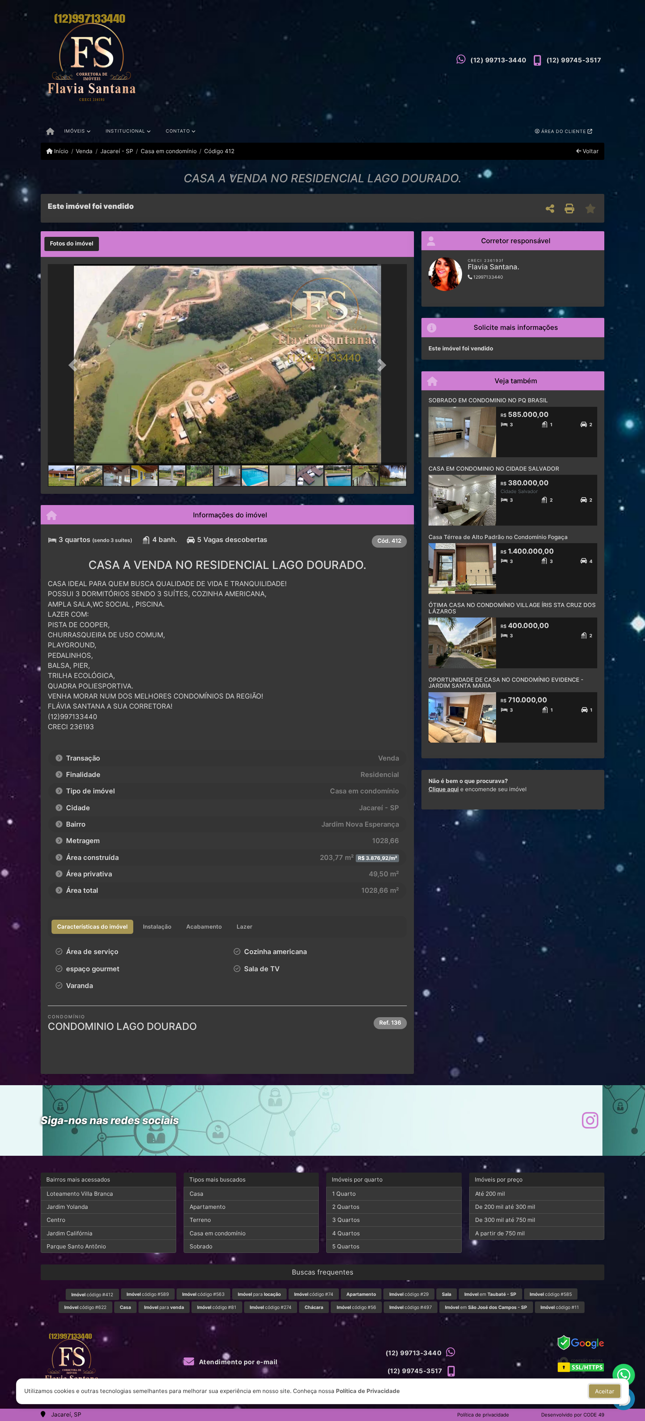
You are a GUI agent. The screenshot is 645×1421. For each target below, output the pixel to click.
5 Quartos (345, 1246)
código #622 (85, 1307)
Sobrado (201, 1246)
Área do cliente (564, 131)
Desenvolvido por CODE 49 (572, 1415)
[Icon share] (590, 1120)
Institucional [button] (125, 131)
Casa (196, 1193)
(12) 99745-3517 (573, 60)
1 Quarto (344, 1193)
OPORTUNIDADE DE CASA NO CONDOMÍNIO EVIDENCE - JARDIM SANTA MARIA (506, 683)
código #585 (551, 1294)
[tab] (71, 244)
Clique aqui (444, 789)
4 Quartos (346, 1233)
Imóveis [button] (74, 131)
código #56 (356, 1307)
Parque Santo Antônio (76, 1246)
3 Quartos (346, 1219)
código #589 (148, 1294)
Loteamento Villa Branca (80, 1193)
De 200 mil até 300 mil (505, 1206)
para (259, 1294)
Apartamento (207, 1206)
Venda (84, 151)
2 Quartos (345, 1206)
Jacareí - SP (116, 151)
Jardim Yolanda (67, 1206)
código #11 (559, 1307)
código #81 (216, 1307)
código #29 (409, 1294)
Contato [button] (178, 131)
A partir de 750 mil (500, 1233)
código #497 (410, 1307)
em (490, 1294)
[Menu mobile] (50, 132)
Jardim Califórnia (70, 1233)
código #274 (271, 1307)
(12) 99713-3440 (498, 60)
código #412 (92, 1294)
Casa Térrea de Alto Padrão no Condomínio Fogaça (498, 537)
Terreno (200, 1219)
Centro (56, 1219)
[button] (75, 365)
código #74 (313, 1294)
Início (60, 151)
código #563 (203, 1294)
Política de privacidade (483, 1415)
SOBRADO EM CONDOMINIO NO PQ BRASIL (488, 400)
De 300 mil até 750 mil (505, 1219)
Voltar (590, 151)
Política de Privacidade (368, 1390)
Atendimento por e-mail (237, 1362)
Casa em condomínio (169, 151)
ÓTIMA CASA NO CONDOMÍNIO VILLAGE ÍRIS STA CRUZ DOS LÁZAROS (512, 608)
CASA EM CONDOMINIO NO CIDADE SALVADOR (494, 468)
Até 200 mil (490, 1193)
